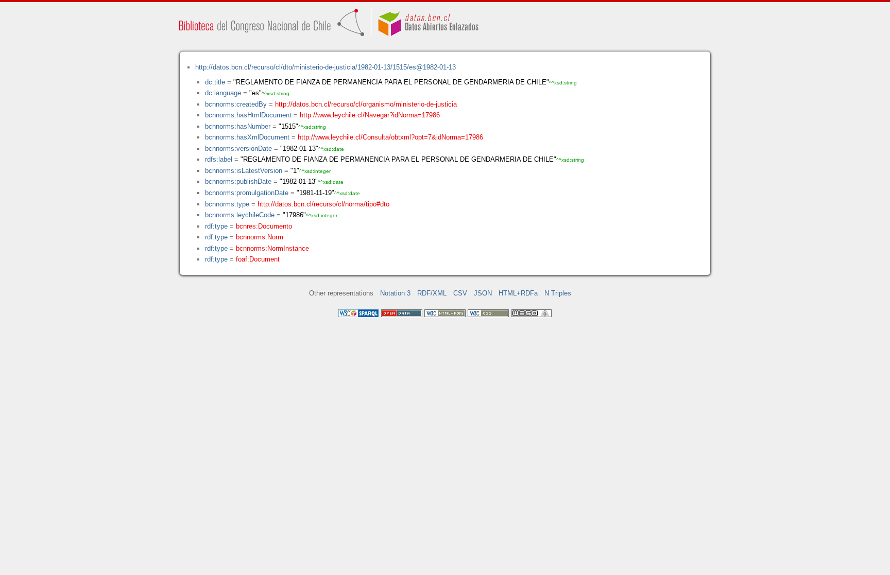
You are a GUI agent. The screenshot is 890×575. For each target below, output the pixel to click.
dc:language (223, 93)
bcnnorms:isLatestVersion (243, 171)
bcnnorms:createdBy (236, 104)
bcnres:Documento (264, 226)
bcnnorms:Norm (259, 237)
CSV (460, 293)
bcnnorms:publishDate (238, 181)
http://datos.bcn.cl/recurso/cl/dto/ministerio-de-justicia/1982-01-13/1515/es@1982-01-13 (325, 67)
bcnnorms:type (227, 204)
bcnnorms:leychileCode (240, 215)
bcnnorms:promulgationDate (246, 193)
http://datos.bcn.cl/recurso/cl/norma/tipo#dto (323, 204)
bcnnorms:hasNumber (237, 126)
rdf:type (216, 226)
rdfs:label (218, 159)
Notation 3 (395, 293)
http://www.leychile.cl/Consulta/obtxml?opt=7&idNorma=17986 (390, 137)
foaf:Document (258, 259)
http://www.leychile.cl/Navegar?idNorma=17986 (370, 115)
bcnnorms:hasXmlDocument (247, 137)
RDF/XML (432, 293)
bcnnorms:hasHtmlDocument (248, 115)
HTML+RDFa (518, 293)
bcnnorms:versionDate (238, 148)
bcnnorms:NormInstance (272, 248)
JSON (483, 293)
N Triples (557, 293)
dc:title (215, 82)
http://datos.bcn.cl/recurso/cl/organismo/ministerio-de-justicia (366, 104)
